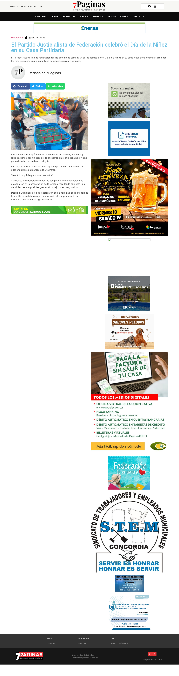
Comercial (82, 643)
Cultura (111, 16)
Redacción (51, 643)
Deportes (97, 16)
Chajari (55, 16)
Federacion (69, 16)
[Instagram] (155, 6)
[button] (20, 86)
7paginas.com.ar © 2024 (152, 659)
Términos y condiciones (118, 643)
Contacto (138, 16)
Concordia (41, 16)
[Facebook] (149, 6)
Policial (83, 16)
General (124, 16)
